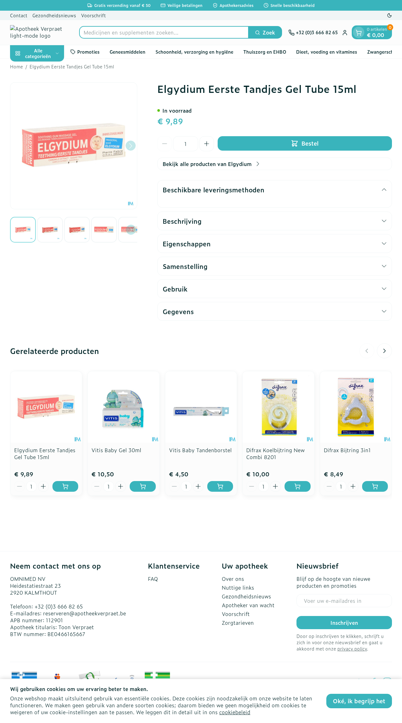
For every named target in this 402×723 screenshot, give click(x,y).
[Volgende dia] (384, 350)
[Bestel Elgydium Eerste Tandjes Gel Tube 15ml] (65, 486)
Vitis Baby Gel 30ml (116, 450)
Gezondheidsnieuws (54, 15)
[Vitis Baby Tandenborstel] (201, 407)
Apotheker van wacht (248, 605)
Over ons (233, 578)
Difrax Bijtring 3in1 (347, 450)
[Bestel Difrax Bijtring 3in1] (375, 486)
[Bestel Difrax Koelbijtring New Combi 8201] (297, 486)
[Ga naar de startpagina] (41, 32)
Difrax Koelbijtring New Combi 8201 (275, 453)
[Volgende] (131, 146)
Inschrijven (344, 622)
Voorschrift (93, 15)
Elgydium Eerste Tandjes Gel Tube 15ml (44, 453)
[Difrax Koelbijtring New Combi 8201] (278, 407)
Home (16, 66)
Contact (18, 15)
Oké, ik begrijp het (359, 701)
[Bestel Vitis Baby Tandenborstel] (220, 486)
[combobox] (164, 32)
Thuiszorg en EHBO (264, 51)
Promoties (88, 51)
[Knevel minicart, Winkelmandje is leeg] (358, 32)
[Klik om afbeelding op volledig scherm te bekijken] (73, 146)
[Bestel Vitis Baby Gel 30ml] (142, 486)
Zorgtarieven (238, 622)
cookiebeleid (234, 712)
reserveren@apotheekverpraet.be (84, 613)
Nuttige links (238, 587)
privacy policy (352, 648)
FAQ (153, 578)
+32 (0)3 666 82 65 (59, 606)
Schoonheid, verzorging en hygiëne (194, 51)
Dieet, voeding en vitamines (326, 51)
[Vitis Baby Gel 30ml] (123, 407)
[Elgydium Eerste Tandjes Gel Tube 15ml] (46, 407)
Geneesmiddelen (127, 51)
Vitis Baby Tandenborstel (200, 450)
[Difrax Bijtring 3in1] (356, 407)
